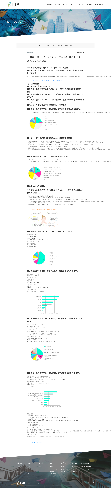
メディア (81, 5)
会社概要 (18, 466)
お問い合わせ (99, 5)
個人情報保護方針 (87, 483)
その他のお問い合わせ (86, 469)
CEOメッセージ (31, 473)
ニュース (73, 5)
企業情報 (49, 5)
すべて (40, 45)
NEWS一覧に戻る (37, 442)
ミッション (30, 469)
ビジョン (57, 5)
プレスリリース (49, 45)
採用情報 (89, 5)
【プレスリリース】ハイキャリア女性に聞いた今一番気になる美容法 (44, 80)
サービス (65, 5)
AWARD (40, 469)
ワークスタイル (75, 471)
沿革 (17, 469)
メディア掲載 (68, 45)
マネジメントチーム (20, 473)
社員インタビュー (65, 469)
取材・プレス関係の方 (86, 466)
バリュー (30, 471)
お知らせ (59, 45)
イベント (63, 471)
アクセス (18, 471)
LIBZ (40, 466)
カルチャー (74, 469)
